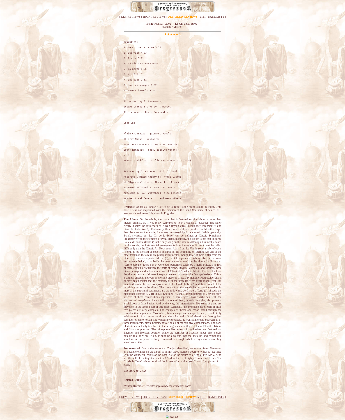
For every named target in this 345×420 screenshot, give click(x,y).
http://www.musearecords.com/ (173, 385)
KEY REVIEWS (131, 16)
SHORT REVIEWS (154, 16)
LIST (203, 16)
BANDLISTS (216, 16)
